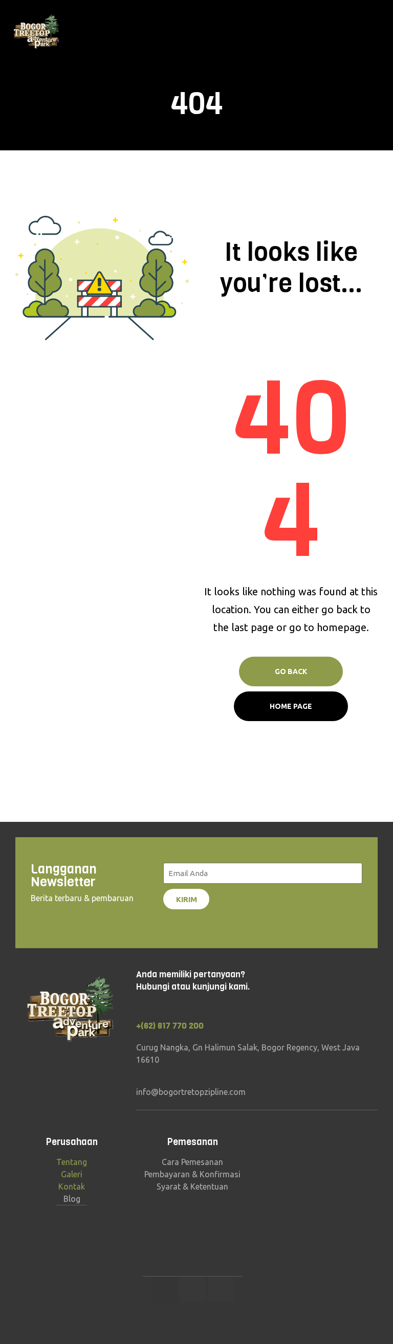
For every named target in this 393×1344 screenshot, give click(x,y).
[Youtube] (220, 1290)
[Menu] (381, 32)
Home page (291, 706)
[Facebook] (192, 1290)
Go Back (291, 671)
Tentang (71, 1162)
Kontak (71, 1186)
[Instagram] (164, 1290)
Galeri (71, 1174)
